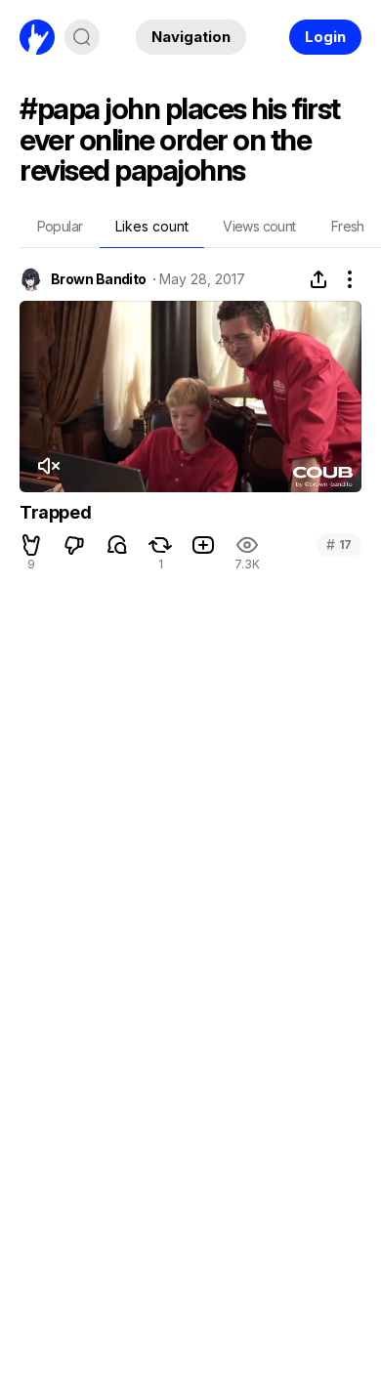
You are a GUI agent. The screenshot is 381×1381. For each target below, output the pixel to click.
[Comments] (117, 545)
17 (339, 544)
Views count (259, 226)
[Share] (318, 279)
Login (325, 36)
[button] (31, 545)
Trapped (55, 512)
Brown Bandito (99, 279)
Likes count (152, 226)
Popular (60, 226)
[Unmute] (47, 465)
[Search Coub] (82, 37)
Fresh (347, 226)
